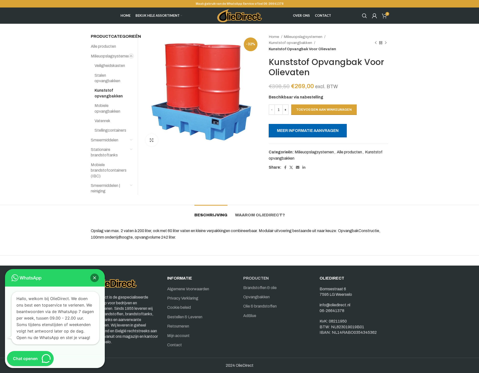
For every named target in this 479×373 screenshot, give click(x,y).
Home (274, 37)
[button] (94, 278)
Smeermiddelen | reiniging (105, 188)
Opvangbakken (256, 297)
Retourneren (178, 326)
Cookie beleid (179, 307)
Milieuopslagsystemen (303, 37)
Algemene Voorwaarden (188, 289)
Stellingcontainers (110, 130)
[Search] (364, 16)
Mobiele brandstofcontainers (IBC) (108, 170)
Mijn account (178, 336)
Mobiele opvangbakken (107, 108)
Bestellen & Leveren (184, 317)
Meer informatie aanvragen (308, 130)
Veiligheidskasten (110, 65)
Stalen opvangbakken (107, 78)
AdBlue (249, 316)
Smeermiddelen (104, 140)
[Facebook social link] (285, 167)
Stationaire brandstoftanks (104, 152)
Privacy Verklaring (182, 298)
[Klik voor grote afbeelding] (151, 140)
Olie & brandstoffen (260, 306)
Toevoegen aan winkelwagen (324, 109)
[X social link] (291, 167)
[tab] (211, 212)
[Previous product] (375, 42)
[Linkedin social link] (304, 167)
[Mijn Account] (374, 16)
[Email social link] (297, 167)
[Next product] (385, 42)
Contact (174, 345)
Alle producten (349, 152)
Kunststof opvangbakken (291, 43)
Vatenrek (102, 121)
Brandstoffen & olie (260, 288)
